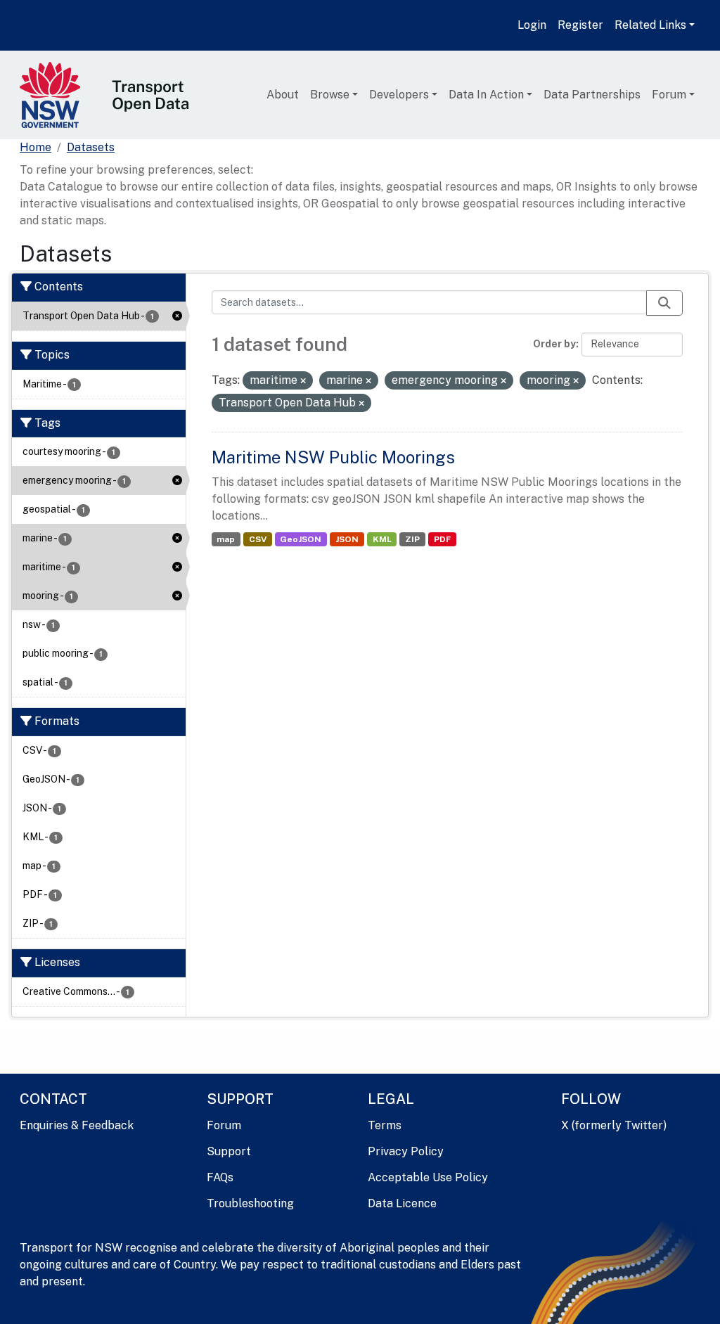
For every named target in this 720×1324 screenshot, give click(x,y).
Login (532, 25)
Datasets (91, 147)
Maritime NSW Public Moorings (333, 457)
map (226, 539)
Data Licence (402, 1203)
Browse (329, 94)
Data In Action (486, 94)
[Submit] (664, 303)
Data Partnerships (592, 94)
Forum (669, 94)
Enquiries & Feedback (77, 1125)
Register (580, 25)
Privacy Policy (406, 1151)
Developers (399, 94)
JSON (347, 539)
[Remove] (303, 381)
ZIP (412, 539)
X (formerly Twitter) (614, 1125)
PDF (442, 539)
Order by (554, 343)
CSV (257, 539)
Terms (384, 1125)
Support (229, 1151)
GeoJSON (300, 539)
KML (382, 539)
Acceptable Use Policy (428, 1177)
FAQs (220, 1177)
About (282, 94)
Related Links (650, 25)
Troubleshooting (250, 1203)
